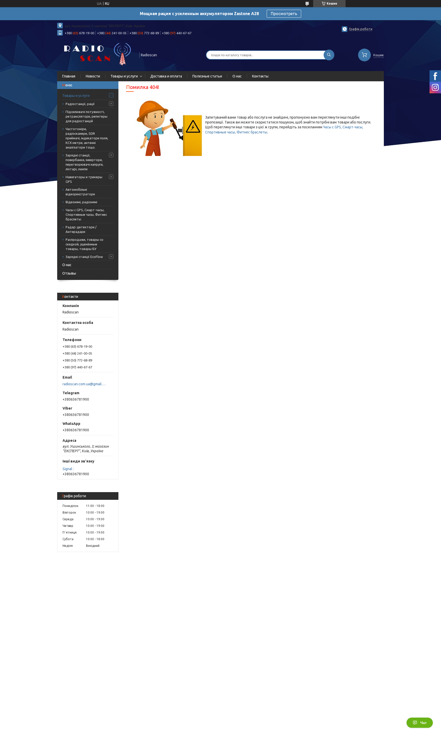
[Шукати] (329, 55)
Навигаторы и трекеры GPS (84, 179)
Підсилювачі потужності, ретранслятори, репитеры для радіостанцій (86, 116)
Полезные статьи (207, 76)
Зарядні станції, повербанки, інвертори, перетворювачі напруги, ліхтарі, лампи (84, 162)
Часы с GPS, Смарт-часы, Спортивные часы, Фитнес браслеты (86, 214)
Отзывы (69, 273)
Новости (93, 76)
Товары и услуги (124, 76)
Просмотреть (284, 13)
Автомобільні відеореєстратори (80, 192)
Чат (423, 723)
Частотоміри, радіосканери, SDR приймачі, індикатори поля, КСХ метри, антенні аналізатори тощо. (87, 138)
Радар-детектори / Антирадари (81, 229)
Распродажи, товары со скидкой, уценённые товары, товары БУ (84, 244)
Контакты (260, 76)
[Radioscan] (96, 54)
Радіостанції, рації (80, 104)
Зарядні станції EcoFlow (84, 256)
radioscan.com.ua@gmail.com (85, 384)
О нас (237, 76)
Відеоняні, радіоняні (81, 202)
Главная (68, 76)
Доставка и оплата (166, 76)
